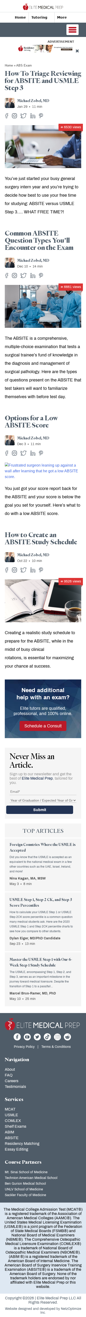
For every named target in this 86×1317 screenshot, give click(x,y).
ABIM (9, 1132)
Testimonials (15, 1087)
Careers (11, 1081)
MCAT (10, 1109)
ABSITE (12, 1138)
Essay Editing (16, 1149)
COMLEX (13, 1121)
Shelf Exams (15, 1126)
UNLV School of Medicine (24, 1189)
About (10, 1069)
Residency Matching (22, 1144)
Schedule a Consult (43, 726)
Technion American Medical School (31, 1178)
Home (20, 17)
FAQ (8, 1075)
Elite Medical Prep (37, 778)
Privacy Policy (24, 1047)
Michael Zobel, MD (33, 101)
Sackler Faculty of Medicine (25, 1195)
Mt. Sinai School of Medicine (26, 1172)
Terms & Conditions (56, 1047)
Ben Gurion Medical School (25, 1183)
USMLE (11, 1115)
